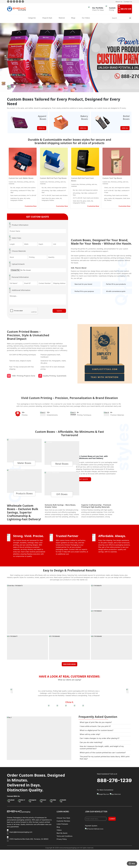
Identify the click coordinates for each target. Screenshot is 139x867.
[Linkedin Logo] (63, 801)
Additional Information (21, 290)
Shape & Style (47, 18)
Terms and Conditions (64, 836)
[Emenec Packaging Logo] (16, 9)
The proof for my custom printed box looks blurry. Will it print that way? (105, 758)
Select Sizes (16, 238)
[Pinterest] (17, 1)
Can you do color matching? (91, 742)
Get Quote (83, 479)
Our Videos (86, 18)
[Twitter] (11, 1)
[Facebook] (8, 1)
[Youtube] (20, 1)
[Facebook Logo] (12, 801)
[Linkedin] (23, 1)
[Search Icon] (130, 19)
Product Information (20, 225)
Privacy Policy (62, 839)
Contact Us (128, 2)
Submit (59, 311)
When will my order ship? (90, 734)
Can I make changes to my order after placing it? (99, 738)
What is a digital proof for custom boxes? (96, 730)
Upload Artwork (18, 264)
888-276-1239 (114, 780)
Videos (59, 830)
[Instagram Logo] (33, 801)
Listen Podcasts (62, 824)
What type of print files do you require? (96, 722)
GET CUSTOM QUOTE (37, 216)
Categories (32, 18)
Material (62, 18)
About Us (119, 2)
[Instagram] (14, 1)
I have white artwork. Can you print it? (95, 726)
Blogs (73, 18)
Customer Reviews (63, 821)
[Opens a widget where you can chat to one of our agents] (132, 863)
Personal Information (20, 277)
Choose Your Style (63, 818)
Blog (58, 827)
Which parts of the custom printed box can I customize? (103, 753)
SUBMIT (112, 819)
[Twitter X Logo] (22, 801)
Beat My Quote (62, 833)
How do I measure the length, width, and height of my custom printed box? (102, 747)
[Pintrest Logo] (44, 801)
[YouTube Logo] (53, 801)
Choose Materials (19, 251)
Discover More (69, 664)
